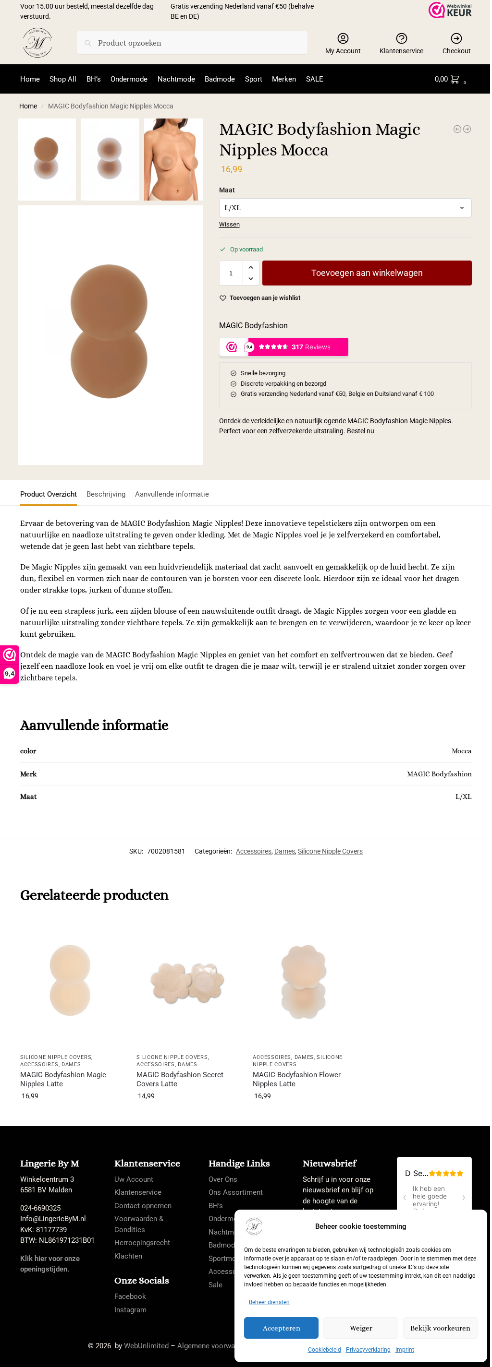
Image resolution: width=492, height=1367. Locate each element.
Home (28, 106)
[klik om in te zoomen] (110, 334)
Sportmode (226, 1258)
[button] (452, 79)
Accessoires (253, 851)
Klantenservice (401, 51)
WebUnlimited (146, 1346)
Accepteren (281, 1328)
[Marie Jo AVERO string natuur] (457, 129)
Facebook (130, 1296)
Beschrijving (105, 494)
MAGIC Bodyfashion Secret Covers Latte (179, 1079)
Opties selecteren (71, 1116)
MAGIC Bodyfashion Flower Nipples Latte (297, 1079)
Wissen (229, 224)
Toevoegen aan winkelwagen (367, 273)
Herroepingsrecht (142, 1242)
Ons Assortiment (236, 1192)
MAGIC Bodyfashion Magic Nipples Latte (63, 1079)
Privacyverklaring (368, 1349)
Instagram (130, 1310)
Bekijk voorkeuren (440, 1328)
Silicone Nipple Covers (330, 851)
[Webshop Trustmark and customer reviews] (450, 10)
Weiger (361, 1328)
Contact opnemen (143, 1205)
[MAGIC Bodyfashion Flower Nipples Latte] (304, 982)
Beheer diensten (269, 1302)
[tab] (51, 493)
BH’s (216, 1205)
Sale (215, 1285)
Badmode (224, 1245)
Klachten (128, 1256)
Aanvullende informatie (172, 494)
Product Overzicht (48, 494)
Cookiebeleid (324, 1349)
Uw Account (133, 1179)
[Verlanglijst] (107, 932)
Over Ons (223, 1179)
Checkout (457, 51)
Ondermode (227, 1218)
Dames (284, 851)
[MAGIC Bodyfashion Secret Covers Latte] (187, 982)
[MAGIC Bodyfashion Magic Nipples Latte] (71, 982)
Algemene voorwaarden (215, 1346)
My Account (343, 51)
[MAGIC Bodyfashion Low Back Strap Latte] (467, 129)
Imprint (404, 1349)
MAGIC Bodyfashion (253, 325)
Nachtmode (227, 1232)
